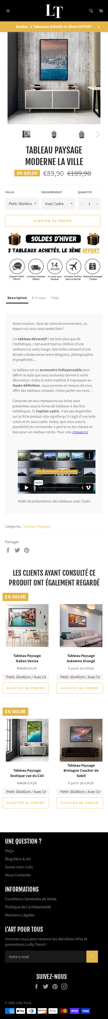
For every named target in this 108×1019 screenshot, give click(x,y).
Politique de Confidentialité (28, 907)
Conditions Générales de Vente (31, 899)
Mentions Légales (19, 915)
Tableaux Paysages (36, 526)
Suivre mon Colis (19, 867)
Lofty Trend (23, 1003)
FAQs (9, 850)
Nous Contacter (18, 875)
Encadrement (51, 192)
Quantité (85, 192)
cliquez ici (80, 431)
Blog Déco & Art (18, 858)
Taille (9, 192)
